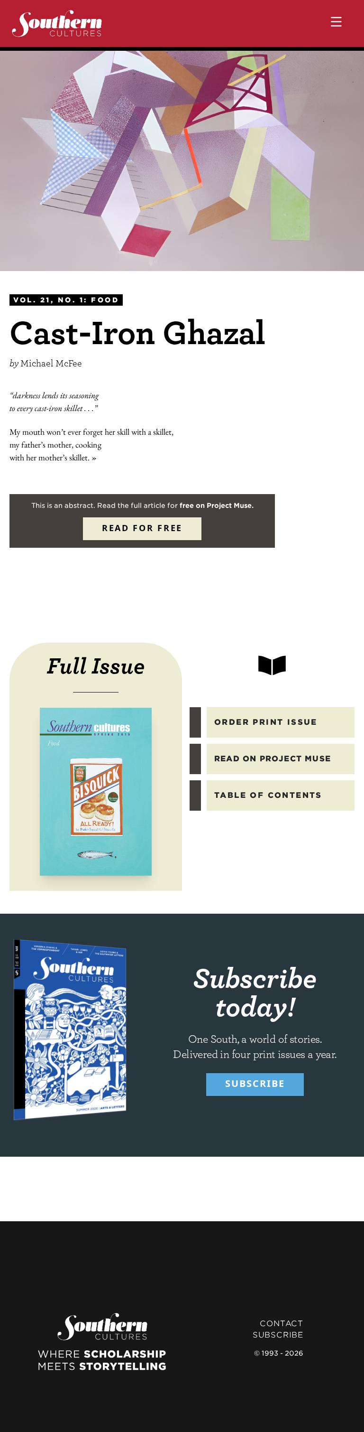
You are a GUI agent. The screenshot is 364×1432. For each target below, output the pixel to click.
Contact (281, 1323)
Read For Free (142, 527)
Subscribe (255, 1083)
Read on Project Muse (272, 758)
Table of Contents (268, 795)
